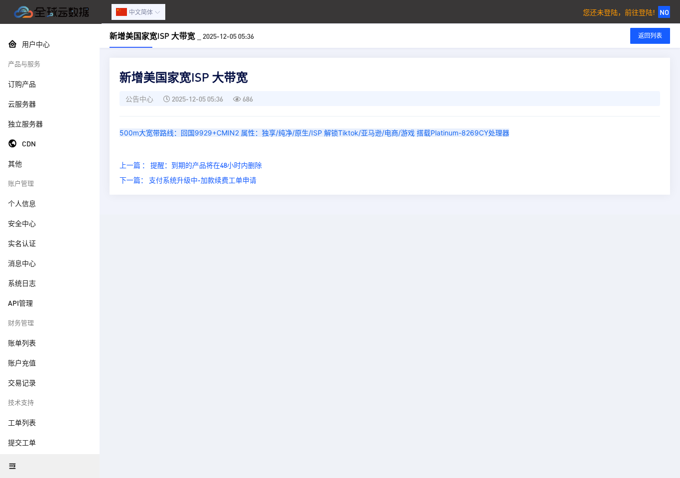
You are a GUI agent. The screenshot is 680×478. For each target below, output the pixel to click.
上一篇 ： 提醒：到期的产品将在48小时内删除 (190, 164)
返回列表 (650, 35)
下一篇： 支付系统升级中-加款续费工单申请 (187, 179)
